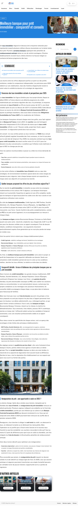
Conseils (66, 84)
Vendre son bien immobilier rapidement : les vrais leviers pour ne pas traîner (66, 90)
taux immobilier (7, 45)
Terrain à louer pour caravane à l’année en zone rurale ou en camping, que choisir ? (65, 71)
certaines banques (19, 50)
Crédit (3, 18)
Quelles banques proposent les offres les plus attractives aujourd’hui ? (12, 74)
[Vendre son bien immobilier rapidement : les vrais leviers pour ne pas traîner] (66, 80)
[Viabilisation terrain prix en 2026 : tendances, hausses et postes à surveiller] (66, 99)
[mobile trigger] (3, 3)
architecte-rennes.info (68, 126)
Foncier (66, 103)
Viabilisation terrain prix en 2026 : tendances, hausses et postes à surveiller (66, 109)
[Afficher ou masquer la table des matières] (32, 66)
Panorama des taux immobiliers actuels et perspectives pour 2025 (13, 70)
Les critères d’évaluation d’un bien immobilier (8, 484)
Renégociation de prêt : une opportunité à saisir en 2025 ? (37, 74)
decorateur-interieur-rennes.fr (68, 132)
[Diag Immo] (11, 3)
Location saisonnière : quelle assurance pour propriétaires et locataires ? (26, 482)
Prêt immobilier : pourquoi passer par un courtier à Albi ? (43, 483)
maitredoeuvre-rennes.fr (67, 120)
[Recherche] (70, 3)
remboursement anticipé (8, 53)
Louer (66, 65)
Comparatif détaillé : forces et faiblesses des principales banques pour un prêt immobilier (38, 71)
